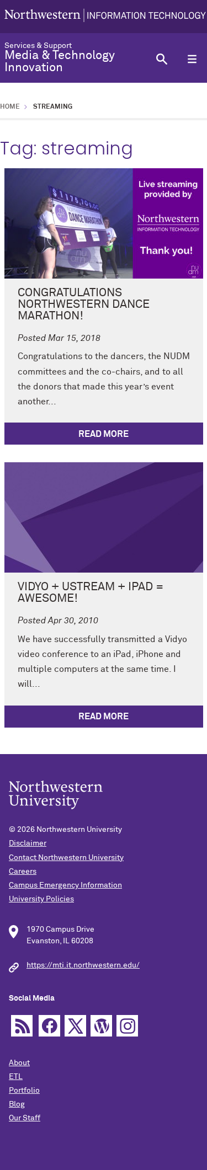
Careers (22, 871)
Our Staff (24, 1118)
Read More (103, 434)
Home (10, 107)
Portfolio (24, 1090)
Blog (17, 1104)
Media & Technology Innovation (59, 62)
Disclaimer (27, 843)
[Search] (161, 59)
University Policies (41, 899)
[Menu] (192, 59)
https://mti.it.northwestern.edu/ (83, 965)
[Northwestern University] (105, 16)
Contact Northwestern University (66, 858)
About (19, 1063)
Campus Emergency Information (65, 885)
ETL (16, 1077)
